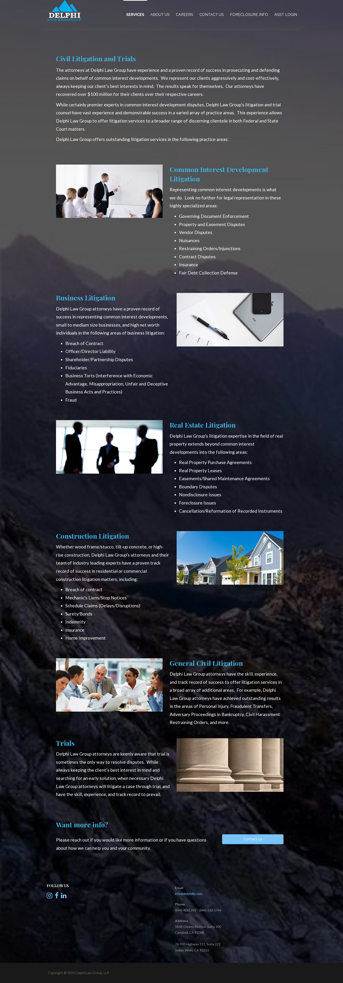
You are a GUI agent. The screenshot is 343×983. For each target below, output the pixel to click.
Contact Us (212, 14)
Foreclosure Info (249, 14)
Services (135, 14)
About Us (160, 14)
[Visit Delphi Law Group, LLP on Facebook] (57, 897)
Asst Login (285, 14)
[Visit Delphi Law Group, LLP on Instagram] (49, 897)
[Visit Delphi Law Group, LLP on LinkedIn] (63, 897)
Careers (184, 14)
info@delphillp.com (188, 894)
